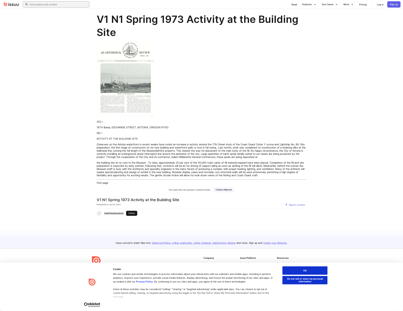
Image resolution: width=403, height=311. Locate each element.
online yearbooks (182, 242)
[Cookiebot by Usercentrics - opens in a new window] (92, 304)
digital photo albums (224, 242)
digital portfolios (161, 242)
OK (305, 270)
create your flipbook (275, 242)
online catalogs (202, 242)
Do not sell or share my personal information (305, 280)
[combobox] (59, 4)
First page (102, 182)
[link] (294, 4)
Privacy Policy (144, 281)
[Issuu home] (11, 4)
